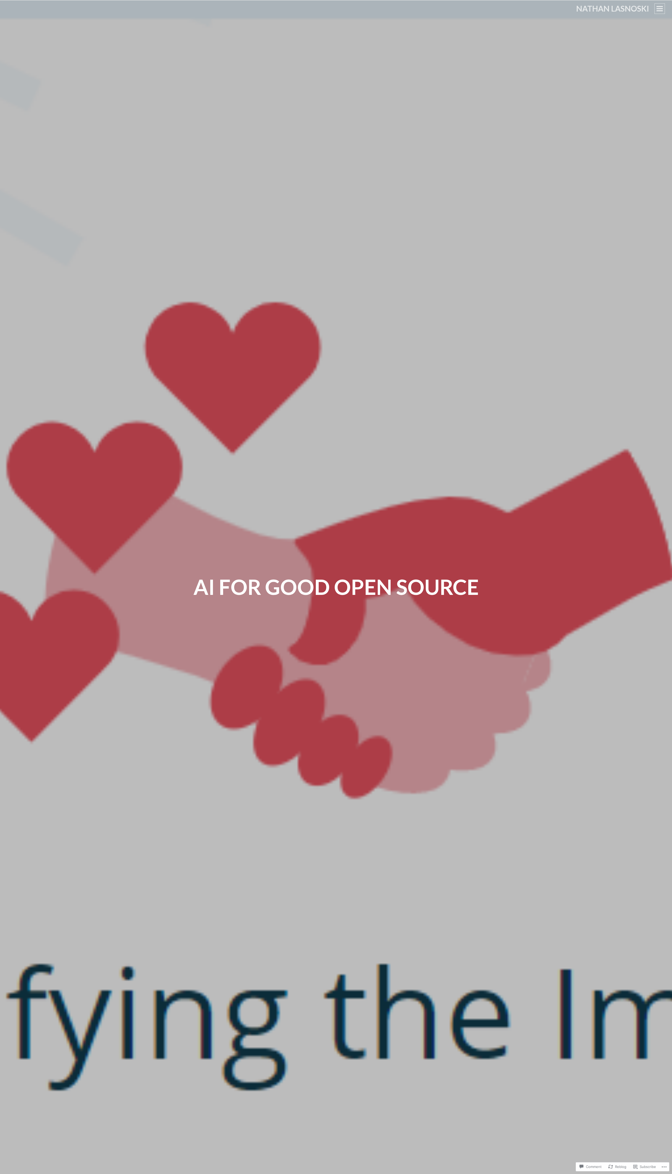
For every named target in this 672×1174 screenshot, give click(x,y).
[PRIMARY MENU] (659, 8)
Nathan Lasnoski (612, 8)
